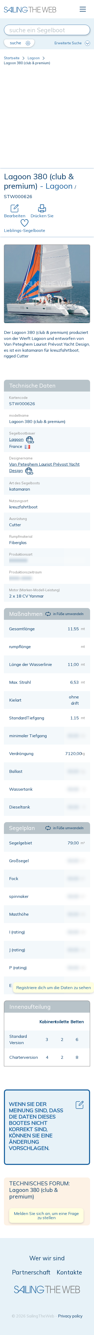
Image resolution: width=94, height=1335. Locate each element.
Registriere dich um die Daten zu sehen (53, 987)
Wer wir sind (47, 1258)
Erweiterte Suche (68, 43)
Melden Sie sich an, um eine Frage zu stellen (46, 1215)
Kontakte (69, 1272)
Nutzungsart (18, 501)
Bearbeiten (14, 215)
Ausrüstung (18, 519)
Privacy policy (70, 1316)
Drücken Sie (42, 215)
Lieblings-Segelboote (24, 230)
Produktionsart (20, 554)
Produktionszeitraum (25, 572)
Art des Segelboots (24, 483)
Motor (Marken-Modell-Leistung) (34, 590)
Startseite (12, 58)
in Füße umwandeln (68, 614)
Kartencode (18, 397)
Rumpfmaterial (20, 536)
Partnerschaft (31, 1272)
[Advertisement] (47, 119)
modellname (19, 415)
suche (16, 42)
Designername (21, 458)
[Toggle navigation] (82, 9)
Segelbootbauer (22, 433)
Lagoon (34, 58)
